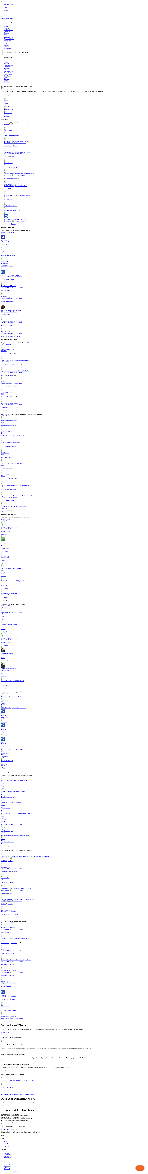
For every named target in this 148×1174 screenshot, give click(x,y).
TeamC (3, 314)
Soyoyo (3, 986)
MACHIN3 (4, 266)
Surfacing (17, 336)
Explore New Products (7, 124)
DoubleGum (4, 964)
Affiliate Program (9, 1154)
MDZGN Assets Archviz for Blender (11, 436)
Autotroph (16, 1172)
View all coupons (5, 777)
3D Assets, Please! (6, 489)
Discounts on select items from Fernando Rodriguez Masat (16, 813)
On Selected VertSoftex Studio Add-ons (11, 824)
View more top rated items (8, 923)
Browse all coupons (6, 693)
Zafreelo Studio (5, 500)
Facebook (6, 1143)
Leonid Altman (5, 364)
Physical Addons (8, 189)
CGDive (3, 658)
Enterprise (7, 1156)
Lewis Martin (4, 279)
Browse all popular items (7, 232)
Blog (5, 1167)
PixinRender (4, 478)
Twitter (6, 1141)
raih (2, 728)
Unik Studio (7, 178)
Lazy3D (6, 156)
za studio (3, 629)
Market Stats (7, 1157)
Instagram (6, 1145)
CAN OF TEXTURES (7, 336)
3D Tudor (3, 904)
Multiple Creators (5, 531)
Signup (6, 10)
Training (13, 224)
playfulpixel (4, 714)
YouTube (6, 1146)
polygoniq (3, 325)
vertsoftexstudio (5, 828)
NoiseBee (3, 457)
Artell (2, 244)
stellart (2, 783)
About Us (6, 1153)
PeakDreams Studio (6, 871)
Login (5, 7)
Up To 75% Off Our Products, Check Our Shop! (14, 780)
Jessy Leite (4, 354)
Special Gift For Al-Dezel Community (11, 802)
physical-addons (5, 753)
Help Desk (7, 1164)
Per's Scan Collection (6, 914)
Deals (5, 43)
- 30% (16, 396)
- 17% (20, 364)
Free (5, 34)
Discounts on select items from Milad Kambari (13, 696)
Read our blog (4, 1075)
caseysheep (4, 764)
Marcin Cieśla (4, 396)
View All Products (9, 37)
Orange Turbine (5, 255)
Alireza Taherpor (5, 425)
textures (3, 805)
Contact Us (7, 1169)
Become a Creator (9, 4)
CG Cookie (4, 597)
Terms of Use (4, 1129)
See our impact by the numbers (9, 1032)
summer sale (4, 722)
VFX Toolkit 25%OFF (7, 761)
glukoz (2, 290)
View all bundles (5, 605)
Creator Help (7, 1166)
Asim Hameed (4, 407)
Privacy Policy (13, 1129)
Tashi (2, 616)
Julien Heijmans (5, 999)
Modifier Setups (15, 210)
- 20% (15, 478)
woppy (2, 511)
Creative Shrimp (5, 585)
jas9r (2, 794)
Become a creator (5, 1105)
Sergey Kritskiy (5, 953)
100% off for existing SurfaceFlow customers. (13, 708)
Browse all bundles (6, 519)
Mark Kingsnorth (5, 1010)
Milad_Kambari (8, 135)
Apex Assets (7, 167)
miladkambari (4, 700)
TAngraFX (4, 301)
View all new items (6, 415)
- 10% (14, 354)
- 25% (18, 178)
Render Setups (14, 364)
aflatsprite (6, 210)
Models (15, 167)
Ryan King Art (5, 446)
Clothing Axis (4, 468)
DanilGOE (4, 861)
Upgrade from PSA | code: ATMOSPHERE (12, 750)
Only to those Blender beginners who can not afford (15, 835)
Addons (16, 135)
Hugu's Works (8, 199)
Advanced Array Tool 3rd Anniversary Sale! (13, 791)
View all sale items (6, 344)
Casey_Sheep (7, 146)
